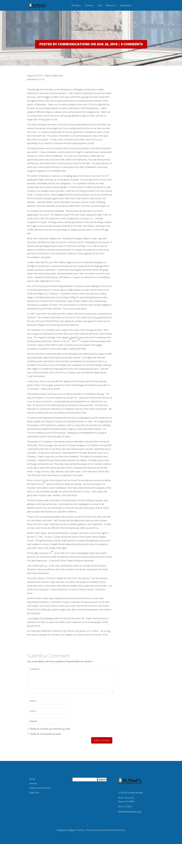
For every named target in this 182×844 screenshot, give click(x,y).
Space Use (34, 792)
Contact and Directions (40, 787)
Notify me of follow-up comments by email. (50, 728)
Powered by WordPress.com (111, 830)
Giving (32, 778)
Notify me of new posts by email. (45, 733)
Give (100, 5)
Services (33, 783)
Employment (126, 5)
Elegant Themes (76, 830)
